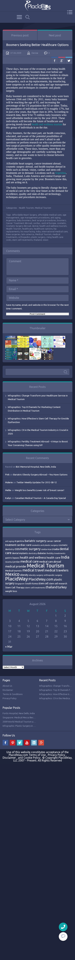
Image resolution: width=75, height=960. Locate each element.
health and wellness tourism (47, 124)
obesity (24, 575)
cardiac (36, 223)
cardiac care (24, 544)
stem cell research (58, 583)
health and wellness (33, 557)
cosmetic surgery (28, 549)
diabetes (41, 553)
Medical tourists (13, 570)
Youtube (27, 742)
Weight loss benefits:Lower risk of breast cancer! (39, 490)
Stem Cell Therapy (15, 587)
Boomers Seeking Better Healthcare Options (37, 44)
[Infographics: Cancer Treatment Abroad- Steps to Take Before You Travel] (23, 349)
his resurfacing (28, 231)
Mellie (8, 490)
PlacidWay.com (40, 579)
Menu (69, 12)
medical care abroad (50, 561)
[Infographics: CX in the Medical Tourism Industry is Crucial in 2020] (47, 337)
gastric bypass (12, 557)
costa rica (46, 549)
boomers (61, 220)
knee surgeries (13, 234)
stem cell (43, 583)
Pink (7, 474)
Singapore (20, 583)
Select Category (15, 519)
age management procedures (35, 217)
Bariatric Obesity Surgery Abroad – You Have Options (40, 474)
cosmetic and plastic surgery (45, 545)
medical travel (33, 570)
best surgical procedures (44, 220)
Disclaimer (8, 690)
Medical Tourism (43, 208)
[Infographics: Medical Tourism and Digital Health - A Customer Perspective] (47, 349)
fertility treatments (56, 553)
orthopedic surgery (53, 575)
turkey (62, 587)
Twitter (68, 60)
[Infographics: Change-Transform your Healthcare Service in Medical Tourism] (11, 337)
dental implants (20, 553)
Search (27, 17)
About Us (7, 686)
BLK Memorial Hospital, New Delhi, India (36, 466)
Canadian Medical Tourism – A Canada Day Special (40, 498)
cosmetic (61, 223)
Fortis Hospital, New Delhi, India (19, 713)
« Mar (8, 646)
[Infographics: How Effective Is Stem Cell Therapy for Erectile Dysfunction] (35, 337)
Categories (19, 17)
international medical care (55, 231)
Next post (55, 35)
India (38, 231)
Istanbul (9, 562)
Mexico (12, 574)
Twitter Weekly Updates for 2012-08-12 (36, 482)
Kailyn (8, 498)
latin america (27, 234)
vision (45, 240)
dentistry (32, 553)
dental (35, 226)
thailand (38, 240)
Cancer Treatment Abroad (19, 223)
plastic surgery (38, 237)
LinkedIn (34, 742)
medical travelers (56, 570)
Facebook (54, 60)
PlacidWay (16, 578)
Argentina (60, 172)
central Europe (48, 223)
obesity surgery (36, 575)
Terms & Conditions (13, 694)
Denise (35, 53)
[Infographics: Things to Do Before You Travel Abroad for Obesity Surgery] (35, 349)
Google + (41, 742)
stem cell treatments (22, 240)
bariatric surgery (35, 540)
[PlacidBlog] (37, 5)
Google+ (61, 60)
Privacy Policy (9, 698)
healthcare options (43, 229)
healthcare (27, 229)
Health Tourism (26, 208)
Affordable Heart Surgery (24, 215)
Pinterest (12, 742)
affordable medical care (50, 215)
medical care (29, 561)
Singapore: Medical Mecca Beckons (20, 717)
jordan (16, 561)
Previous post (20, 35)
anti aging (55, 217)
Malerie (9, 482)
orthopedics (24, 237)
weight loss (11, 591)
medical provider (15, 566)
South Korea (31, 583)
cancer (50, 541)
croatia (55, 549)
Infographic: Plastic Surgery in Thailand (22, 726)
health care (53, 557)
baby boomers (24, 220)
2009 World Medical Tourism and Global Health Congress (31, 721)
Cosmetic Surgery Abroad (18, 226)
